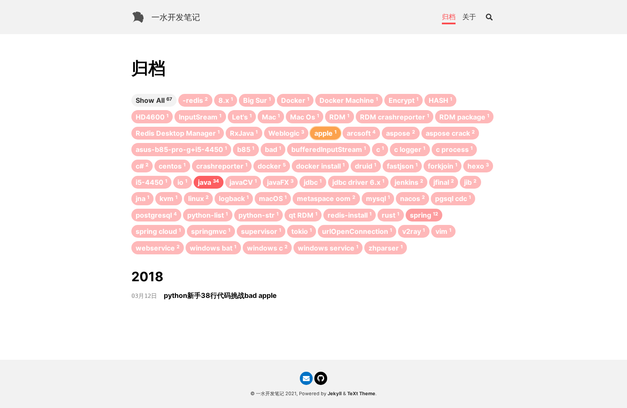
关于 (469, 16)
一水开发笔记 (175, 17)
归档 (449, 16)
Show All (154, 100)
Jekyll (335, 393)
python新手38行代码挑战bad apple (220, 295)
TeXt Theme (361, 393)
